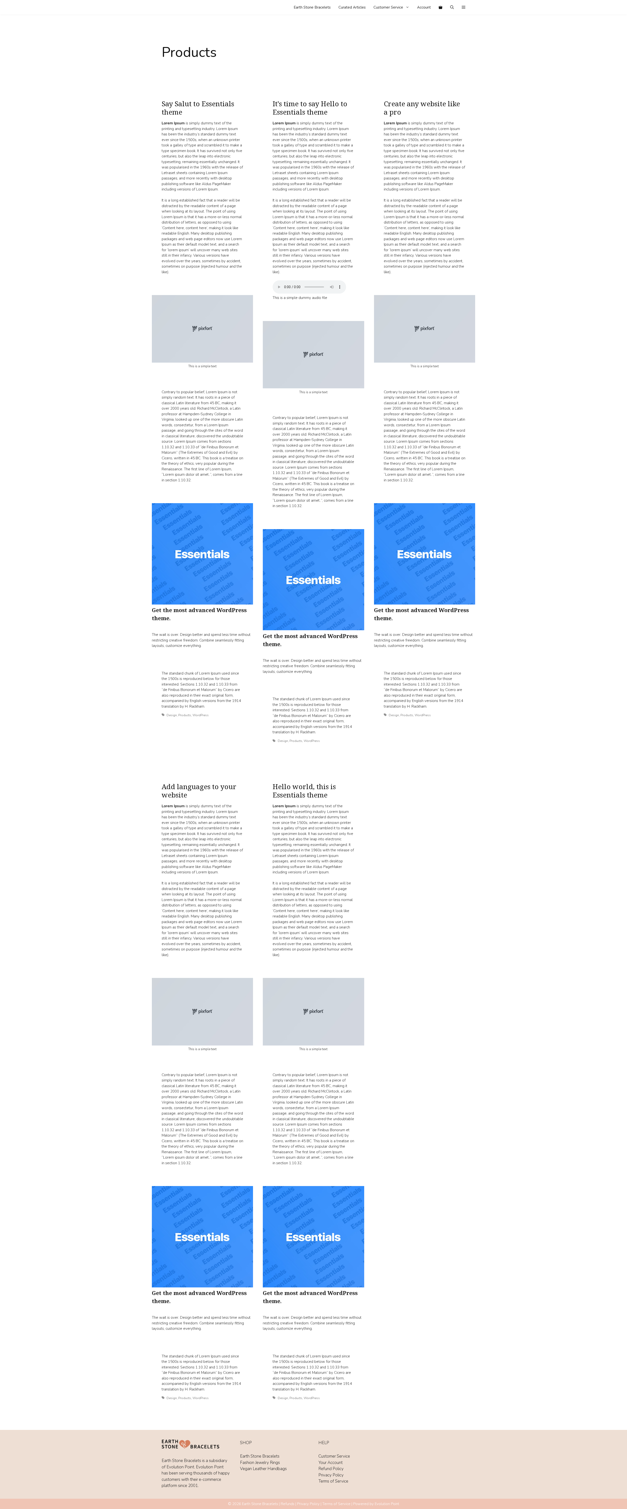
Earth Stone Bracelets (312, 7)
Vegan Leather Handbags (263, 1469)
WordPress (201, 715)
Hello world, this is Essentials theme (304, 790)
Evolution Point (387, 1503)
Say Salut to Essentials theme (198, 108)
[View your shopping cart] (440, 7)
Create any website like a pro (422, 108)
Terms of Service (333, 1481)
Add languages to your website (199, 790)
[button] (463, 7)
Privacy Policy (331, 1475)
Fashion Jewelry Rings (260, 1462)
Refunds (287, 1503)
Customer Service (388, 7)
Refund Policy (331, 1469)
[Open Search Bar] (452, 7)
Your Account (330, 1462)
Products (184, 715)
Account (424, 7)
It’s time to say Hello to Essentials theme (310, 108)
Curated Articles (352, 7)
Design (172, 715)
